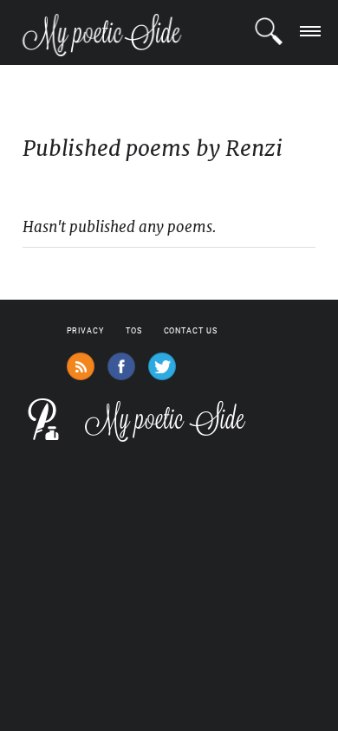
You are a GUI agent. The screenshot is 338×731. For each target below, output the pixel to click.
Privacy (85, 331)
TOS (134, 331)
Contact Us (191, 331)
